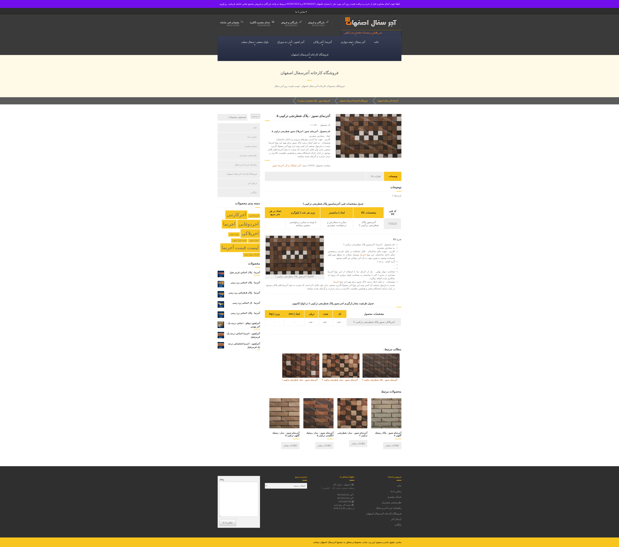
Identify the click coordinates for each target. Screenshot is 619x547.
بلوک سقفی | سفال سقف (254, 42)
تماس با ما (300, 12)
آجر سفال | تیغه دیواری (353, 42)
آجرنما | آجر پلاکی (322, 42)
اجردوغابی (249, 224)
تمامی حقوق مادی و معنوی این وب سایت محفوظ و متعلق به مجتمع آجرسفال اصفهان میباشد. (357, 542)
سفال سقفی (254, 240)
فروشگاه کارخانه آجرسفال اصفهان (310, 54)
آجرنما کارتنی (254, 216)
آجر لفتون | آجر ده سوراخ (290, 42)
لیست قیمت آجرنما (240, 247)
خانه (376, 42)
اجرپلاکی (250, 233)
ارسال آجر (252, 183)
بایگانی (254, 192)
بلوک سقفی (234, 234)
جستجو (255, 116)
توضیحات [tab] (393, 176)
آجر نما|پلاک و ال (293, 165)
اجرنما (363, 255)
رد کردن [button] (223, 4)
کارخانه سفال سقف (251, 255)
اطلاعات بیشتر (392, 445)
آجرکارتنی (236, 214)
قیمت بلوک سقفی (239, 240)
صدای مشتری (251, 146)
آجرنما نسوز (278, 165)
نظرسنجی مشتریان (248, 155)
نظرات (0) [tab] (376, 176)
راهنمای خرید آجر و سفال (246, 165)
